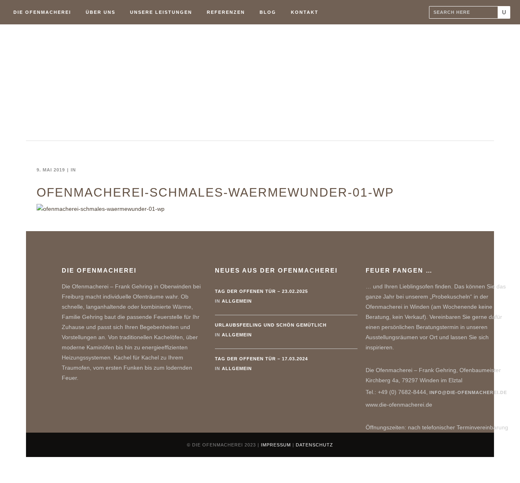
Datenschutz (314, 444)
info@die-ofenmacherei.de (468, 392)
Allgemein (237, 301)
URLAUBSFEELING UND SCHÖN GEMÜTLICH (271, 325)
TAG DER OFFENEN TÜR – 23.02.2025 (261, 291)
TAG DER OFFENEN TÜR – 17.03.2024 (261, 358)
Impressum (276, 444)
